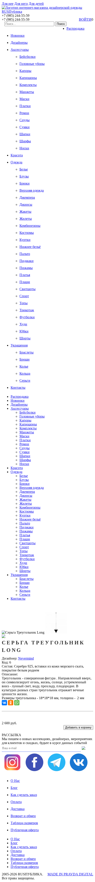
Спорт (24, 296)
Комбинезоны (29, 225)
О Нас (15, 781)
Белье (23, 169)
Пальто (24, 254)
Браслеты (26, 352)
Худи (23, 324)
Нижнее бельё (30, 247)
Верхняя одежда (31, 190)
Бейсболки (27, 57)
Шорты (24, 338)
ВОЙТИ (85, 19)
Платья (24, 275)
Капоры (25, 71)
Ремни (24, 113)
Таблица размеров (24, 823)
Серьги (24, 380)
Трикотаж (26, 310)
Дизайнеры (19, 42)
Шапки (24, 134)
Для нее (7, 4)
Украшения (19, 345)
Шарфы (25, 141)
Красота (17, 155)
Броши (24, 359)
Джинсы (25, 204)
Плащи (24, 282)
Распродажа (75, 28)
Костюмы (26, 233)
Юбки (23, 331)
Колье (23, 366)
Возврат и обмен (23, 816)
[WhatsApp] (16, 702)
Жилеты (25, 218)
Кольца (24, 373)
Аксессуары (20, 49)
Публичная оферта (25, 830)
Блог (14, 788)
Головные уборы (32, 64)
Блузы (24, 176)
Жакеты (25, 211)
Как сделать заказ (24, 795)
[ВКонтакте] (4, 702)
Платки (25, 106)
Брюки (24, 183)
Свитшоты (27, 289)
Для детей (36, 4)
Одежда (16, 162)
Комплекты (28, 85)
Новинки (18, 35)
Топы (23, 303)
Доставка (18, 809)
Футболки (27, 317)
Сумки (24, 127)
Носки (24, 148)
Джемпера (27, 197)
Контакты (18, 387)
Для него (21, 4)
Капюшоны (28, 78)
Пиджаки (26, 261)
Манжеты (26, 92)
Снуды (24, 120)
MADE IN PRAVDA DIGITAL (70, 874)
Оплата (16, 802)
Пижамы (26, 268)
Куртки (24, 240)
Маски (24, 99)
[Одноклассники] (10, 702)
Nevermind (26, 658)
